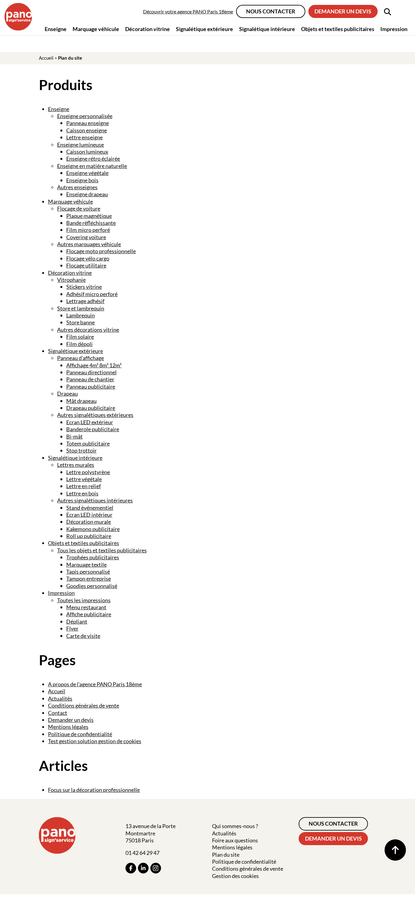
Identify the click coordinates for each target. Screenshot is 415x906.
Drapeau (67, 393)
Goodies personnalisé (91, 585)
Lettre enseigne (84, 137)
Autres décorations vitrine (88, 329)
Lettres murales (75, 464)
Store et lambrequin (80, 308)
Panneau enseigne (87, 123)
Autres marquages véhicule (89, 244)
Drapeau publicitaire (90, 407)
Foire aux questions (235, 840)
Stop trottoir (81, 450)
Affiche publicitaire (88, 614)
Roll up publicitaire (88, 536)
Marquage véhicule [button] (96, 29)
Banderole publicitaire (92, 429)
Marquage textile (86, 564)
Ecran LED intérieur (89, 514)
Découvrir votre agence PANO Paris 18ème (188, 11)
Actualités (60, 698)
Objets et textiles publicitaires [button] (337, 29)
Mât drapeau (81, 400)
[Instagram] (155, 868)
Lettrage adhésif (85, 301)
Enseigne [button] (56, 29)
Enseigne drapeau (87, 194)
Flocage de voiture (78, 208)
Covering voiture (86, 237)
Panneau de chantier (90, 379)
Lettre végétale (84, 479)
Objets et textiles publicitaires (83, 543)
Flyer (72, 628)
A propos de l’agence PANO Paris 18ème (95, 684)
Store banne (80, 322)
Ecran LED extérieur (89, 422)
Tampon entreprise (88, 578)
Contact (57, 712)
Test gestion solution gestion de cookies (94, 741)
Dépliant (76, 621)
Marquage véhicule (70, 201)
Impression (61, 592)
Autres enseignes (77, 187)
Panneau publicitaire (90, 386)
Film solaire (80, 336)
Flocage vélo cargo (87, 258)
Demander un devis (342, 11)
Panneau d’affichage (80, 358)
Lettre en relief (83, 486)
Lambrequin (80, 315)
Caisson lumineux (87, 151)
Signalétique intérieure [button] (267, 29)
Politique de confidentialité (80, 734)
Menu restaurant (86, 607)
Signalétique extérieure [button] (204, 29)
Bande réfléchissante (91, 222)
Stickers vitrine (84, 286)
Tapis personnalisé (88, 571)
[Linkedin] (143, 868)
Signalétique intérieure (75, 457)
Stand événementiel (89, 507)
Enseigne (58, 109)
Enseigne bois (82, 180)
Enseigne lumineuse (80, 144)
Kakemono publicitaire (93, 529)
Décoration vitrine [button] (147, 29)
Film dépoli (79, 344)
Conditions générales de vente (83, 705)
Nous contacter (270, 11)
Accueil (46, 58)
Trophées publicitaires (92, 557)
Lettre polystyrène (88, 472)
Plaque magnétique (89, 215)
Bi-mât (74, 436)
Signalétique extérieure (75, 351)
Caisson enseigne (86, 130)
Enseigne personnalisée (84, 116)
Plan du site (225, 854)
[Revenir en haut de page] (395, 850)
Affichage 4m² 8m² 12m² (94, 365)
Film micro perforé (88, 229)
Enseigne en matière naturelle (92, 166)
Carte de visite (83, 635)
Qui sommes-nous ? (235, 826)
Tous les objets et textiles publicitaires (102, 550)
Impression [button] (393, 29)
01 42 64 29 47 (142, 852)
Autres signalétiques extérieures (95, 414)
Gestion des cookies (235, 876)
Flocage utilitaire (86, 265)
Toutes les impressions (84, 600)
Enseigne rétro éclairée (93, 158)
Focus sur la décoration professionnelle (94, 789)
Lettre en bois (82, 493)
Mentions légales (68, 726)
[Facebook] (130, 868)
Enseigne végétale (87, 173)
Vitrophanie (71, 279)
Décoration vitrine (70, 272)
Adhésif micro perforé (92, 294)
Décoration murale (88, 521)
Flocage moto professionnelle (101, 251)
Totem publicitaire (88, 443)
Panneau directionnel (91, 372)
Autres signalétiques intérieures (95, 500)
